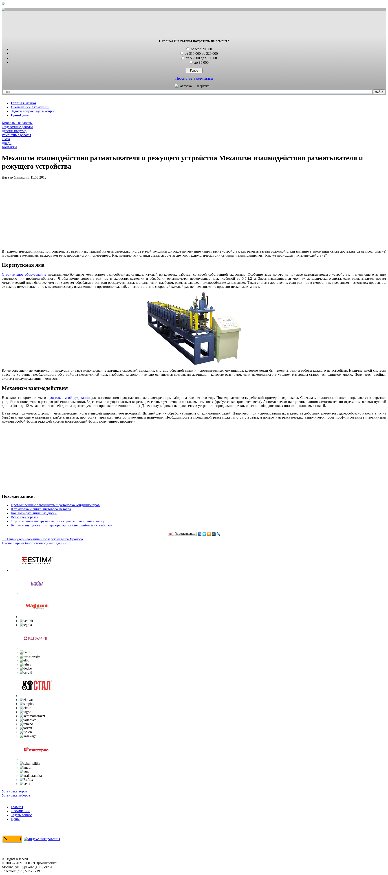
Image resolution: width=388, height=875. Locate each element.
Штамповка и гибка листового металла (41, 509)
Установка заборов (16, 795)
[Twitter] (204, 534)
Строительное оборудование (24, 274)
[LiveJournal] (218, 534)
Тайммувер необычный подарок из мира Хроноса (42, 539)
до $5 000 (201, 62)
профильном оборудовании (68, 397)
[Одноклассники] (209, 534)
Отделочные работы (17, 127)
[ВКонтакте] (199, 534)
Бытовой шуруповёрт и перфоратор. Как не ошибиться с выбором (61, 525)
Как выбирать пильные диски (34, 513)
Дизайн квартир (14, 131)
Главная (17, 807)
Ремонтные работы (16, 135)
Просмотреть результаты (194, 78)
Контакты (9, 147)
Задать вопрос (21, 815)
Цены (15, 819)
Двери (6, 143)
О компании (20, 811)
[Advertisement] (194, 25)
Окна (6, 139)
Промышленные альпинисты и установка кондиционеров (55, 505)
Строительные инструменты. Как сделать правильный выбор (58, 521)
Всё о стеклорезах (24, 517)
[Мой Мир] (214, 534)
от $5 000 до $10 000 (201, 58)
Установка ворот (14, 791)
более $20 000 (201, 49)
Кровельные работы (17, 123)
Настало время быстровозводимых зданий (36, 543)
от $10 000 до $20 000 (201, 53)
